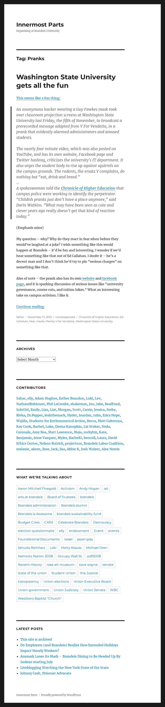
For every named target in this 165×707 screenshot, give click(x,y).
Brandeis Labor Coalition (103, 443)
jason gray (85, 539)
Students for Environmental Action (57, 421)
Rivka (20, 415)
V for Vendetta (65, 321)
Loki (89, 398)
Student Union (63, 573)
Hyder (72, 415)
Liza (44, 410)
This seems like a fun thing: (38, 98)
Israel (68, 539)
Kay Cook (23, 426)
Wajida (21, 421)
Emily (35, 410)
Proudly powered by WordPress (61, 695)
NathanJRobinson (30, 404)
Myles (62, 438)
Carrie (87, 410)
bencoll (89, 438)
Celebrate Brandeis (73, 522)
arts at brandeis (30, 497)
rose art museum (60, 565)
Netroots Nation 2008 (35, 556)
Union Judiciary (66, 590)
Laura (101, 438)
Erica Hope (111, 415)
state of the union (32, 573)
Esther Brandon (71, 398)
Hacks (40, 321)
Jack (54, 449)
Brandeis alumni (74, 505)
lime (45, 449)
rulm (97, 415)
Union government (33, 590)
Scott (76, 410)
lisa (62, 449)
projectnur (73, 443)
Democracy (102, 522)
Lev (97, 398)
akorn (35, 449)
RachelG (75, 438)
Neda (106, 426)
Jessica (99, 410)
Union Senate (94, 590)
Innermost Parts (40, 24)
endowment (79, 531)
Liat (53, 410)
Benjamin (24, 438)
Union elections (56, 581)
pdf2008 (94, 556)
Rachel (38, 426)
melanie (22, 449)
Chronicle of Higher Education (88, 188)
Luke (49, 426)
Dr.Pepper (35, 415)
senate (107, 565)
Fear (32, 321)
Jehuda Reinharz (31, 548)
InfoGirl (22, 410)
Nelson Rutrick (51, 443)
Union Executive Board (92, 581)
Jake (99, 404)
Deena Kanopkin (68, 426)
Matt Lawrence (60, 432)
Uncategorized (65, 317)
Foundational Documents (39, 539)
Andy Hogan (89, 488)
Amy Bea (39, 432)
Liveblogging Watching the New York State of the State (64, 668)
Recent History (30, 565)
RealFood (112, 404)
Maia (78, 432)
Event (99, 531)
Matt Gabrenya (110, 421)
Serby (111, 410)
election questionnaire (36, 531)
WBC (114, 590)
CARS (48, 522)
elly (30, 398)
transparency (28, 581)
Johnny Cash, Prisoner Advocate (45, 673)
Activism (68, 488)
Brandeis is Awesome (35, 514)
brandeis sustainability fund (79, 514)
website (88, 278)
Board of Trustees (61, 497)
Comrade (23, 432)
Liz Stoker (92, 426)
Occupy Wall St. (70, 556)
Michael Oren (96, 548)
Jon (91, 404)
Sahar (20, 317)
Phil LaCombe (58, 404)
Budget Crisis (29, 522)
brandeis (87, 497)
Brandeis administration (37, 505)
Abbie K (73, 449)
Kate (102, 432)
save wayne (88, 565)
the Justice (89, 573)
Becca (91, 421)
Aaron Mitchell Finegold (37, 488)
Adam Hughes (46, 398)
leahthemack (54, 415)
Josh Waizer (90, 449)
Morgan (64, 410)
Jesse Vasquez (45, 438)
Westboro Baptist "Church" (40, 598)
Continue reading (30, 306)
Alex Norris (111, 449)
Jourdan (85, 415)
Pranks (50, 321)
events (113, 531)
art (106, 488)
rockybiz (90, 432)
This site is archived (36, 639)
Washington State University (94, 321)
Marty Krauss (71, 548)
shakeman (78, 404)
